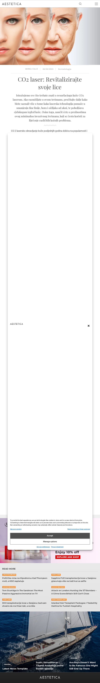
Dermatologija (64, 69)
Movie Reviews (9, 587)
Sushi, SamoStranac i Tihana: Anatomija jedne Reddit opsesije (49, 665)
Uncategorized (9, 575)
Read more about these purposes (78, 529)
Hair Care (56, 575)
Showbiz (74, 658)
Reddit (39, 658)
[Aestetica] (11, 3)
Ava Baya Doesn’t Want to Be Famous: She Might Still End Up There (83, 665)
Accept (50, 536)
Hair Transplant (59, 599)
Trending (7, 664)
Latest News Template (15, 668)
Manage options (50, 541)
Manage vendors (15, 529)
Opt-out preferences (43, 547)
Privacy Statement (57, 547)
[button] (88, 325)
